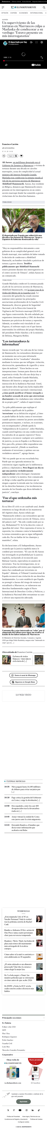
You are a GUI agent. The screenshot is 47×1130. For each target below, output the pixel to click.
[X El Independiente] (8, 1110)
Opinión (4, 13)
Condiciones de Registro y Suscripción (16, 1119)
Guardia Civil (7, 1043)
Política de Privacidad (13, 1116)
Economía (23, 13)
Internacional (36, 13)
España (13, 13)
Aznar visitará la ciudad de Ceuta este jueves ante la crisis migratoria (26, 818)
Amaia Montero (26, 1)
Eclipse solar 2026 (9, 1027)
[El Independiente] (23, 7)
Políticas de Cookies (36, 1119)
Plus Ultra (6, 1033)
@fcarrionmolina (8, 148)
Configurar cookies (23, 1122)
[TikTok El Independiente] (39, 1111)
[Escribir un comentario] (21, 155)
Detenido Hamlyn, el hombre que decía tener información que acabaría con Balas (26, 827)
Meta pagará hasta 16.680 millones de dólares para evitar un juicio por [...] (26, 789)
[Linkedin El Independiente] (33, 1110)
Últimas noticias (16, 1)
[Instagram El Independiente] (26, 1110)
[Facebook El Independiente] (13, 1110)
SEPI (4, 1030)
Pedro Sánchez (7, 1040)
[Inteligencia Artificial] (12, 1078)
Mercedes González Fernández (13, 1050)
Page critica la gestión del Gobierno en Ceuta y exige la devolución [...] (26, 798)
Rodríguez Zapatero (9, 1037)
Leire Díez (6, 1047)
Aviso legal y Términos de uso (31, 1116)
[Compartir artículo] (3, 155)
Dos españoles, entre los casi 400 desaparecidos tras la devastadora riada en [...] (25, 808)
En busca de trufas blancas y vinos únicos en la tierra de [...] (22, 658)
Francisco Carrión (10, 144)
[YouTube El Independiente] (20, 1110)
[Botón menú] (3, 7)
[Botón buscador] (44, 7)
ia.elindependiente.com (13, 1083)
